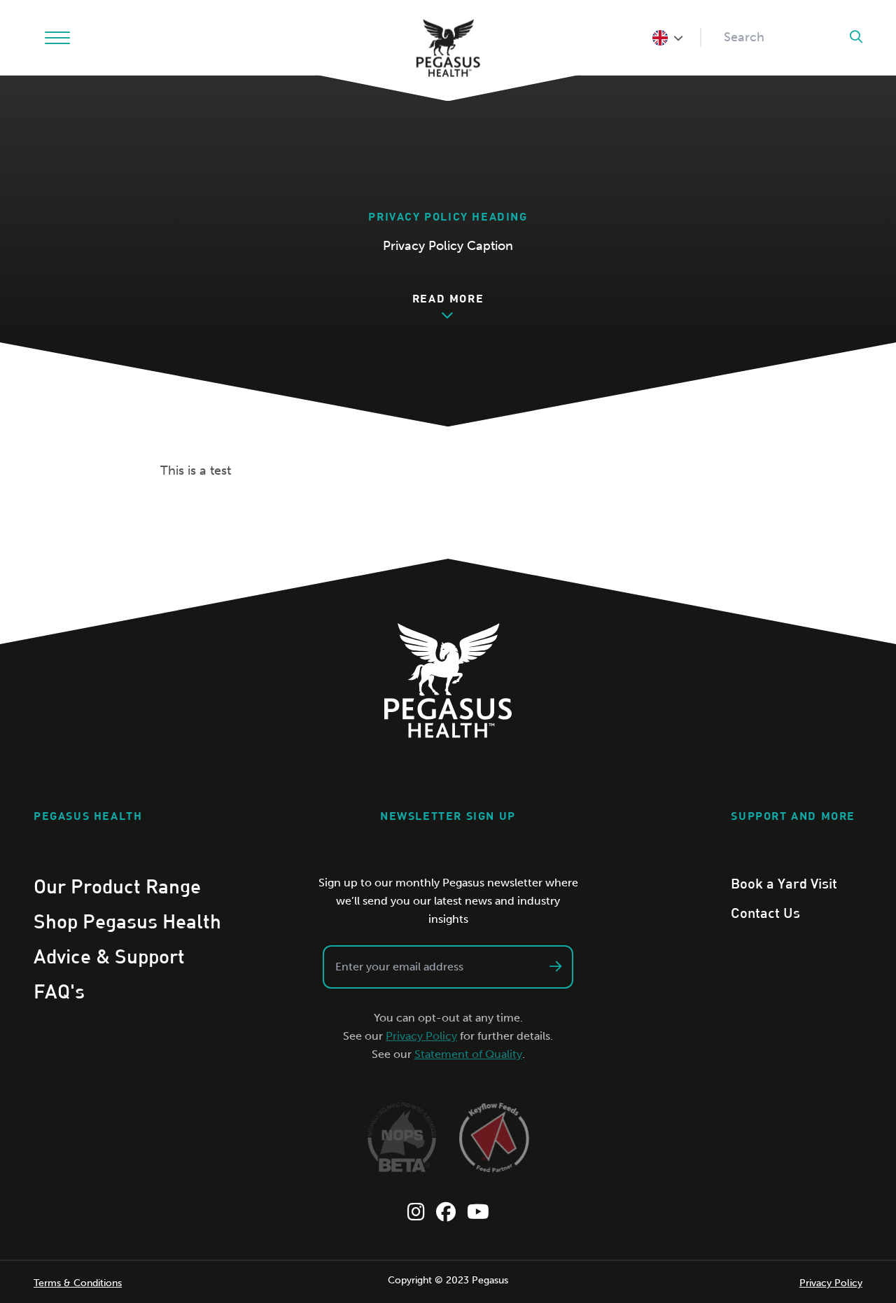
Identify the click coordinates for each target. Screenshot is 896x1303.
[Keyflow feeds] (494, 1138)
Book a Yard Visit (784, 883)
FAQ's (59, 991)
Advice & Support (109, 956)
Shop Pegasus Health (127, 921)
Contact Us (765, 912)
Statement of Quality (468, 1054)
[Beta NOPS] (402, 1138)
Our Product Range (117, 886)
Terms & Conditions (78, 1283)
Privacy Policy (421, 1036)
